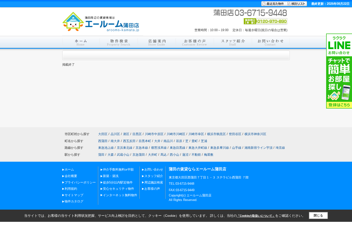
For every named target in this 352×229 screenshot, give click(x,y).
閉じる (318, 215)
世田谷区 (235, 134)
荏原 (179, 141)
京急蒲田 (138, 154)
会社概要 (71, 176)
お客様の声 (152, 188)
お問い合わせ (153, 169)
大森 (111, 154)
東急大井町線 (197, 147)
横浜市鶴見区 (216, 134)
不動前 (196, 154)
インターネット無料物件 (120, 195)
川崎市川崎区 (176, 134)
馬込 (163, 154)
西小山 (174, 154)
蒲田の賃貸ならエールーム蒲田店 (197, 169)
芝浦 (204, 141)
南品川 (168, 141)
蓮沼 (185, 154)
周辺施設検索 (153, 182)
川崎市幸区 (196, 134)
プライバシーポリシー (80, 182)
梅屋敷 (208, 154)
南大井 (115, 141)
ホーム (69, 169)
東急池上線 (106, 147)
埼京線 (280, 147)
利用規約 (71, 188)
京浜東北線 (124, 147)
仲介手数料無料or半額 (118, 169)
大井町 (152, 154)
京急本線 (142, 147)
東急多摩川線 (219, 147)
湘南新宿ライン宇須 (258, 147)
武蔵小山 (123, 154)
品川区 (115, 134)
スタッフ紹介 (153, 176)
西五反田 (129, 141)
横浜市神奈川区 (255, 134)
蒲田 (101, 154)
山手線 (236, 147)
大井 (157, 141)
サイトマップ (74, 195)
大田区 (103, 134)
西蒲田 (103, 141)
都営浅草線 (159, 147)
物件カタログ (74, 201)
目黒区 (137, 134)
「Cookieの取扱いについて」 (256, 216)
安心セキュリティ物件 (118, 188)
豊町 (195, 141)
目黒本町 (145, 141)
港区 (126, 134)
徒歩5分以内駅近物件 (118, 182)
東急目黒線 (177, 147)
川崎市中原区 (154, 134)
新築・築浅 (111, 176)
